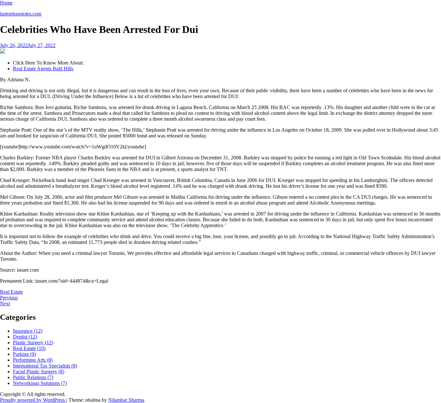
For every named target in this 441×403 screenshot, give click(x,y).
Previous (9, 297)
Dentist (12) (25, 336)
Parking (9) (24, 354)
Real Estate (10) (29, 348)
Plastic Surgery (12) (33, 342)
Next (5, 303)
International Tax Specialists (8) (45, 365)
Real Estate (11, 292)
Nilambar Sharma (126, 400)
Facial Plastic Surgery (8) (38, 371)
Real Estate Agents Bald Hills (43, 68)
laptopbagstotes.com (20, 13)
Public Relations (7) (33, 377)
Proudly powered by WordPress (33, 400)
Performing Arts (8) (33, 360)
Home (6, 2)
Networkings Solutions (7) (40, 383)
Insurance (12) (27, 331)
